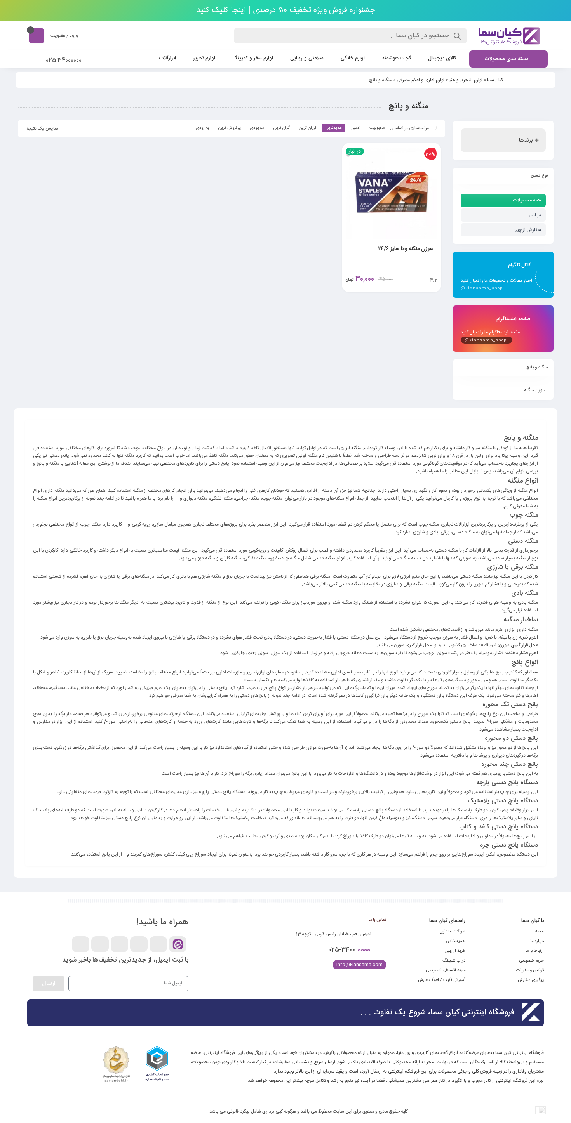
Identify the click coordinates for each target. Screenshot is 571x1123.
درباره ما (537, 941)
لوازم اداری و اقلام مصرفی (420, 80)
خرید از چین (454, 951)
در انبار (535, 215)
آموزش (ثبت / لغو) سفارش (441, 980)
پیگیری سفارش (531, 980)
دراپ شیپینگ (453, 960)
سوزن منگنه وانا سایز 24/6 (405, 249)
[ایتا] (177, 944)
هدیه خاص (455, 941)
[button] (170, 1066)
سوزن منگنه (535, 390)
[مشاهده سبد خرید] (36, 35)
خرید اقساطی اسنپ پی (445, 970)
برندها (526, 140)
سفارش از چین (527, 230)
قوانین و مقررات (530, 970)
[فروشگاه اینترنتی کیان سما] (509, 36)
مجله (539, 931)
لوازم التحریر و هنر (465, 80)
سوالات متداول (452, 931)
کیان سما (495, 80)
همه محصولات (527, 200)
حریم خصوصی (531, 960)
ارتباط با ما (535, 951)
